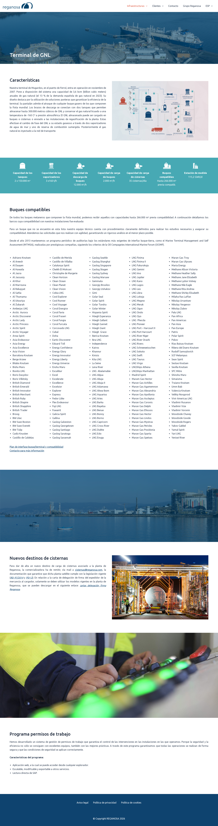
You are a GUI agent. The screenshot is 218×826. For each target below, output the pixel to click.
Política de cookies (131, 802)
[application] (145, 6)
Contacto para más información (27, 450)
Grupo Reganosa (192, 6)
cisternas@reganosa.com (88, 569)
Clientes (156, 6)
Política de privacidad (104, 802)
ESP (208, 6)
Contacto (173, 6)
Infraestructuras (135, 6)
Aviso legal (82, 802)
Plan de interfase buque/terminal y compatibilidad (36, 446)
